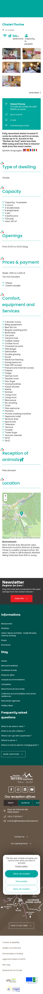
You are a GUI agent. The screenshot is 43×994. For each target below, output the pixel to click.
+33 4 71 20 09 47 (15, 816)
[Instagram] (18, 789)
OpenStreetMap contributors (31, 538)
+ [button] (5, 495)
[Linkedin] (25, 789)
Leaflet (12, 538)
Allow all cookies (21, 873)
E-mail (13, 120)
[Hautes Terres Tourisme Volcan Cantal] (8, 57)
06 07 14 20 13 (16, 114)
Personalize (21, 881)
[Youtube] (32, 789)
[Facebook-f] (11, 789)
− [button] (5, 499)
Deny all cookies (21, 888)
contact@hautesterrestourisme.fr (22, 821)
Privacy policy (21, 866)
